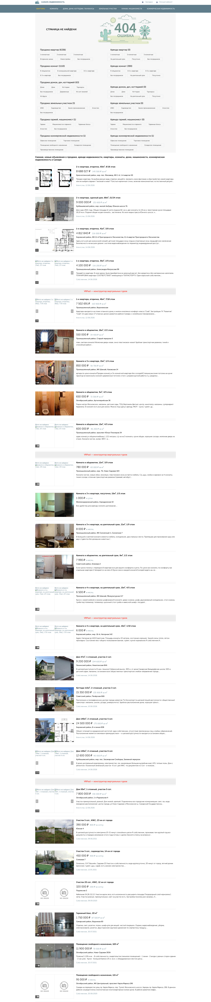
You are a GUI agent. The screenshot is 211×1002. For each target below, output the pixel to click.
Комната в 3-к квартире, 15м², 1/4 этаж (95, 361)
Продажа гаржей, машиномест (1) (58, 120)
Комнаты (54, 9)
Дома (42, 87)
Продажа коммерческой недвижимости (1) (63, 136)
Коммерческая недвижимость (161, 9)
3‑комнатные (78, 54)
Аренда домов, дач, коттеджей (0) (128, 87)
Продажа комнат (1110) (52, 66)
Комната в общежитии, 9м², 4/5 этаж (94, 392)
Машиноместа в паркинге (62, 124)
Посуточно (136, 59)
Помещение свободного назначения (53, 145)
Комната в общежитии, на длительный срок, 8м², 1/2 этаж (104, 556)
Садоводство (56, 108)
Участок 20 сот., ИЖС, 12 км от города (95, 882)
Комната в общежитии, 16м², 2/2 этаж (94, 330)
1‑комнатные (45, 54)
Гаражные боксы (84, 124)
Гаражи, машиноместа (131, 9)
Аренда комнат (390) (121, 66)
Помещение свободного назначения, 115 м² (97, 975)
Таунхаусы (80, 87)
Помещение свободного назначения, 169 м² (97, 944)
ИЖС (42, 108)
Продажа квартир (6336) (53, 50)
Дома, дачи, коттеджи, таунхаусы (78, 9)
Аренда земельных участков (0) (126, 103)
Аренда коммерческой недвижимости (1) (132, 136)
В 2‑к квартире (89, 71)
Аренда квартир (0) (120, 50)
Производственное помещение (51, 150)
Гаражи (42, 124)
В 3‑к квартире (45, 75)
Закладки (149, 2)
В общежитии (45, 71)
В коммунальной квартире (66, 71)
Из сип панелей (81, 92)
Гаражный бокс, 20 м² (86, 913)
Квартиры (40, 9)
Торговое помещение (71, 141)
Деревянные (64, 92)
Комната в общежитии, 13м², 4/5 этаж (94, 424)
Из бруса (43, 96)
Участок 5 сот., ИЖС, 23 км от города (94, 820)
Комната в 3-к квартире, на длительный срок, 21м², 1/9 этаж (105, 525)
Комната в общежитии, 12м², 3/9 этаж (94, 463)
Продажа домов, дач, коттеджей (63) (59, 82)
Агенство (95, 108)
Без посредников (83, 59)
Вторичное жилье (46, 59)
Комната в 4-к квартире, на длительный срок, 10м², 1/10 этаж (106, 626)
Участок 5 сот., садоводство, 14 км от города (98, 851)
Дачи (53, 87)
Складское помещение (82, 145)
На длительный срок (117, 59)
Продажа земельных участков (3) (57, 103)
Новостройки (65, 59)
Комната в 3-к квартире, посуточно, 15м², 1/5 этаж (100, 494)
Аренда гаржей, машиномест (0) (127, 120)
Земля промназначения (76, 108)
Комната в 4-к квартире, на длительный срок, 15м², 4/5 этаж (105, 588)
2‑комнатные (61, 54)
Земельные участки (108, 9)
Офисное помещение (48, 141)
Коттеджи (65, 87)
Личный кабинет (166, 2)
